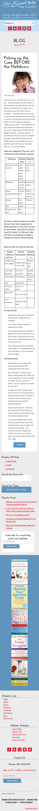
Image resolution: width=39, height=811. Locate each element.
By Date (8, 465)
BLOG (5, 716)
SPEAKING (7, 710)
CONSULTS (7, 708)
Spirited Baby (17, 729)
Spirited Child (17, 732)
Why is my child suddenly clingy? (17, 515)
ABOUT (5, 702)
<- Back (19, 445)
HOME (5, 699)
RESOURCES (7, 713)
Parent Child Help (18, 740)
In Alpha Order (11, 461)
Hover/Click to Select (16, 489)
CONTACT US (8, 719)
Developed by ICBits (31, 808)
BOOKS (5, 705)
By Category (10, 469)
